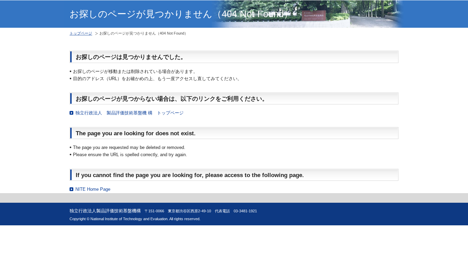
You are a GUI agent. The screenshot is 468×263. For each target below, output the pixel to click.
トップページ (81, 33)
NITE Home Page (92, 189)
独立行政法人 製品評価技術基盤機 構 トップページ (129, 112)
